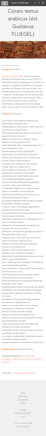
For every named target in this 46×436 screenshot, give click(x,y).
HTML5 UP (26, 426)
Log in (23, 416)
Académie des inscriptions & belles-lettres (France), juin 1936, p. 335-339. (22, 359)
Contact (23, 403)
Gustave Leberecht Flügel (12, 76)
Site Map (23, 410)
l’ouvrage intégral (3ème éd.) (24, 373)
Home (23, 393)
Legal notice (22, 396)
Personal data (23, 400)
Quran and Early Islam (20, 3)
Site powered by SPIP (23, 413)
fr (39, 3)
